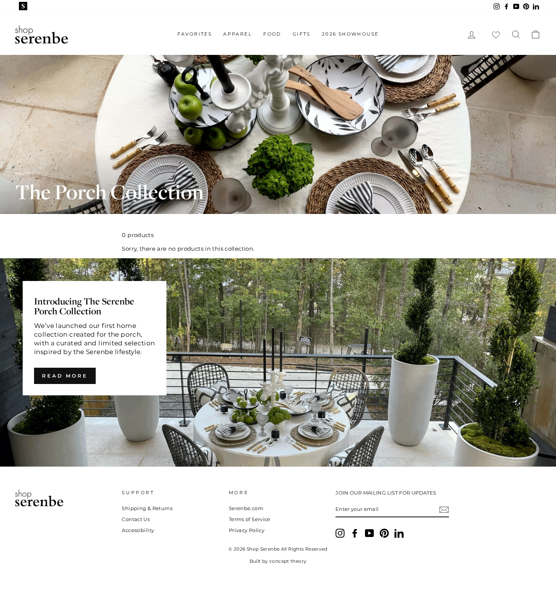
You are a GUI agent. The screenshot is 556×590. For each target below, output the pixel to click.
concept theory (287, 561)
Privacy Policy (246, 530)
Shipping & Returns (147, 508)
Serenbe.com (246, 508)
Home (23, 173)
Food (272, 34)
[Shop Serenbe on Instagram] (340, 533)
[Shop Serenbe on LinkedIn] (399, 533)
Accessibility (138, 530)
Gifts (302, 34)
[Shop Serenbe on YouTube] (369, 533)
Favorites (194, 34)
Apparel (237, 34)
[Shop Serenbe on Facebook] (354, 533)
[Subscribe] (444, 509)
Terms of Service (249, 519)
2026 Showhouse (350, 34)
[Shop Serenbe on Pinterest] (384, 533)
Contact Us (136, 519)
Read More (65, 376)
